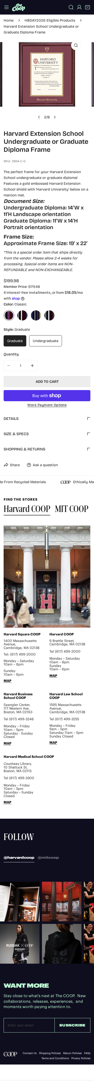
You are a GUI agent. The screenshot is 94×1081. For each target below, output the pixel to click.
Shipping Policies (50, 1053)
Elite (22, 315)
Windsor (49, 315)
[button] (87, 7)
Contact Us (30, 1053)
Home (8, 20)
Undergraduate (45, 341)
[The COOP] (18, 7)
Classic (9, 315)
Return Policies (72, 1053)
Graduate (15, 341)
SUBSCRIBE (72, 1025)
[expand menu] (6, 7)
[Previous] (39, 117)
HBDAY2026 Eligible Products (50, 20)
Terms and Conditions (55, 1058)
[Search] (71, 7)
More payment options (47, 405)
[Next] (55, 117)
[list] (47, 80)
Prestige (36, 315)
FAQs (87, 1053)
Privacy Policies (80, 1058)
